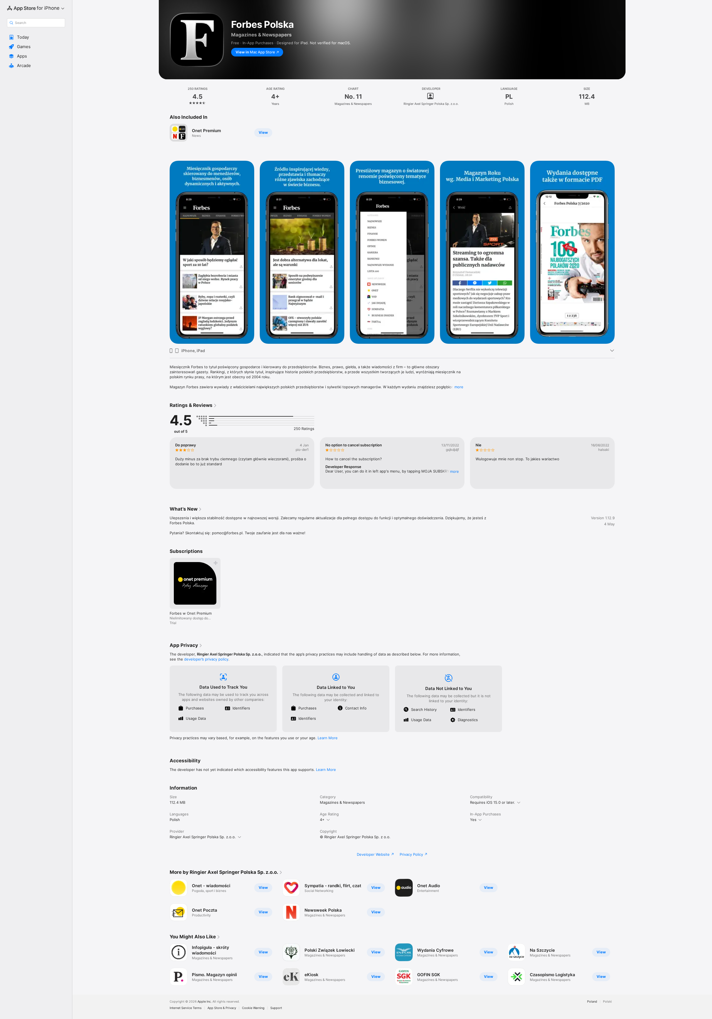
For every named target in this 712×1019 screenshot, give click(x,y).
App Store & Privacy (221, 1008)
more (458, 387)
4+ (322, 819)
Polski (607, 1001)
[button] (36, 37)
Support (276, 1008)
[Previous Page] (164, 463)
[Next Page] (620, 463)
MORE (454, 471)
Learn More (328, 738)
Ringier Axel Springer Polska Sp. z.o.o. (203, 837)
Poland (592, 1001)
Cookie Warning (253, 1008)
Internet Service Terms (186, 1008)
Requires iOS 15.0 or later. (492, 802)
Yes (473, 819)
